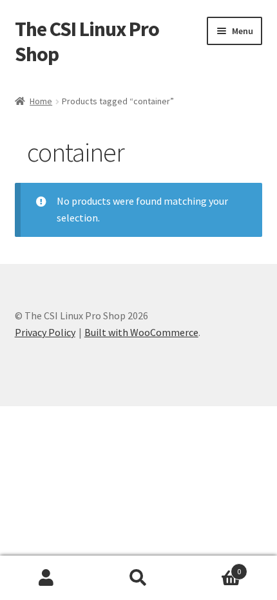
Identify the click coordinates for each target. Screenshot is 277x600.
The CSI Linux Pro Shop (87, 41)
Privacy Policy (45, 332)
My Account (46, 578)
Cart (213, 567)
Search (138, 578)
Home (41, 101)
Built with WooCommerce (141, 332)
